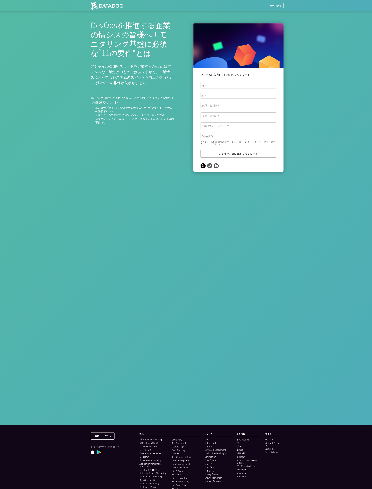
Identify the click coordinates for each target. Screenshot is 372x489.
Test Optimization (180, 443)
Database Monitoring (149, 483)
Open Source (210, 460)
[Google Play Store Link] (100, 452)
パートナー (242, 442)
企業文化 (269, 448)
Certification (210, 456)
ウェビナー (209, 467)
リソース (208, 463)
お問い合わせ (243, 439)
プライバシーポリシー (241, 141)
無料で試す (276, 5)
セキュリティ (210, 470)
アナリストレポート (246, 466)
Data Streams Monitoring (151, 476)
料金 (206, 439)
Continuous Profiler (148, 487)
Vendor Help (242, 473)
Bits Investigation (180, 478)
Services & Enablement (215, 449)
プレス (240, 446)
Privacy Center (211, 474)
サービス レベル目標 (181, 457)
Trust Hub (241, 476)
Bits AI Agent (177, 471)
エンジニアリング (272, 444)
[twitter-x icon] (203, 166)
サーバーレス (146, 449)
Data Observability (148, 480)
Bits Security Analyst (181, 481)
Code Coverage (179, 450)
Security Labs (271, 452)
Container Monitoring (149, 446)
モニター (269, 439)
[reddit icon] (209, 166)
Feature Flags (178, 446)
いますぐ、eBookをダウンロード (238, 153)
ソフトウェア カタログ (150, 469)
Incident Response (180, 460)
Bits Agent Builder (180, 484)
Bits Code (176, 474)
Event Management (181, 464)
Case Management (180, 467)
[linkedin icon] (216, 166)
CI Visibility (177, 439)
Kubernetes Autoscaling (150, 460)
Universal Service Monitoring (153, 473)
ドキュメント (210, 442)
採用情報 (241, 453)
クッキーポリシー (263, 141)
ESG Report (242, 469)
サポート (208, 446)
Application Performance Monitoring (151, 464)
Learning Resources (213, 481)
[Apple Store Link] (94, 452)
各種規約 (241, 456)
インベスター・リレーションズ (247, 461)
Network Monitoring (149, 442)
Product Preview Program (216, 453)
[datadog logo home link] (106, 5)
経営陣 (240, 449)
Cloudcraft (144, 456)
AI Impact (176, 453)
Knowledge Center (213, 477)
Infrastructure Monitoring (151, 439)
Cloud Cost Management (151, 453)
